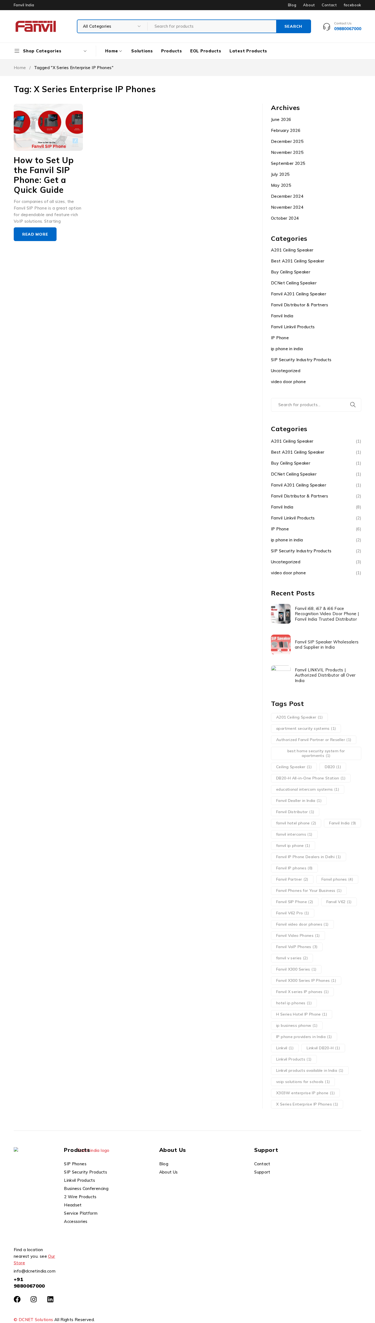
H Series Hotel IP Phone (301, 1014)
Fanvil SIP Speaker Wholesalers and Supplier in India (327, 644)
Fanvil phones (337, 879)
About (309, 5)
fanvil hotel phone (296, 823)
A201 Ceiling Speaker (292, 250)
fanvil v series (292, 958)
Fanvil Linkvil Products (293, 326)
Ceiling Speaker (294, 766)
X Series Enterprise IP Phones (307, 1104)
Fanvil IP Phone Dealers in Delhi (308, 856)
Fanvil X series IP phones (302, 991)
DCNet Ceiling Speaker (294, 282)
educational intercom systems (307, 789)
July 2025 (280, 174)
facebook (352, 5)
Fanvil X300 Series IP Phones (306, 980)
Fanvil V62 (339, 901)
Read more (35, 234)
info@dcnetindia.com (34, 1271)
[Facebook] (17, 1299)
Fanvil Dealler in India (298, 800)
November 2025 (287, 152)
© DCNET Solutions (33, 1319)
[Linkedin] (50, 1299)
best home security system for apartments (316, 753)
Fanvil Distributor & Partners (299, 304)
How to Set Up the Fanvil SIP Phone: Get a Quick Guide (44, 175)
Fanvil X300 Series (296, 969)
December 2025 (287, 141)
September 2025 (288, 163)
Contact (329, 5)
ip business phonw (296, 1025)
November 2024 (287, 207)
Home (20, 67)
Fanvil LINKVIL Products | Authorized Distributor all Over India (325, 675)
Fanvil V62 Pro (292, 913)
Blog (292, 5)
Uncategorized (285, 370)
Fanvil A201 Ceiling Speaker (298, 293)
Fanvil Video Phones (298, 935)
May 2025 (281, 185)
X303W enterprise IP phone (305, 1092)
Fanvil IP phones (294, 868)
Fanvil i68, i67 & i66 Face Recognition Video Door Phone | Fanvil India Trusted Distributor (327, 614)
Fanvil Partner (292, 879)
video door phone (288, 381)
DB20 (333, 766)
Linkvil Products (294, 1059)
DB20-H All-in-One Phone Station (310, 778)
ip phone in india (287, 348)
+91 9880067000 (29, 1282)
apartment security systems (306, 728)
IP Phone (280, 337)
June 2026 (281, 119)
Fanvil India (282, 315)
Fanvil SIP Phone (294, 901)
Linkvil (284, 1047)
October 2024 (285, 218)
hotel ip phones (294, 1002)
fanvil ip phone (293, 845)
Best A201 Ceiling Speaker (297, 261)
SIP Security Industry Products (301, 359)
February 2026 (285, 130)
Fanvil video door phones (302, 924)
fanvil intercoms (294, 834)
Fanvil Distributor (295, 811)
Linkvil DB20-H (323, 1047)
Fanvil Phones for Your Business (309, 890)
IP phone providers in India (304, 1036)
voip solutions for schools (303, 1081)
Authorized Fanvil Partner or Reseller (313, 739)
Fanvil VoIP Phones (296, 946)
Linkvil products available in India (309, 1070)
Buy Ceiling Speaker (290, 272)
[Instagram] (33, 1299)
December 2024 (287, 196)
